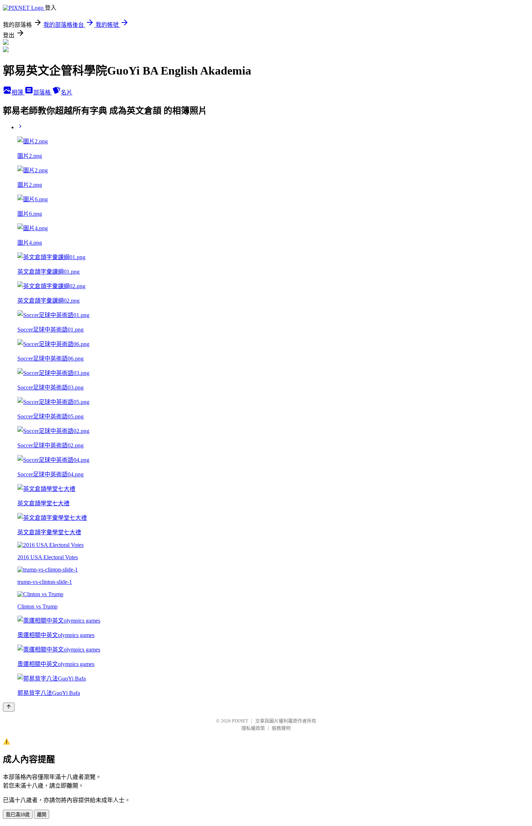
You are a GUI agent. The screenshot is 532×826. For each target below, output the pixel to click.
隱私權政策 (253, 728)
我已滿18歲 (18, 814)
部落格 (42, 92)
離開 (41, 814)
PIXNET (240, 721)
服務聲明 (281, 728)
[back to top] (8, 707)
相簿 (18, 92)
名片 (66, 92)
